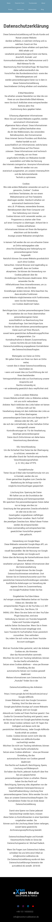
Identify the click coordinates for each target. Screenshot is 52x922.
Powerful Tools (19, 3)
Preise (10, 9)
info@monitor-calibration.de (26, 916)
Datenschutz (32, 9)
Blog (42, 9)
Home (8, 3)
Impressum (20, 9)
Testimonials (33, 3)
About (43, 3)
